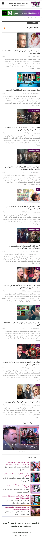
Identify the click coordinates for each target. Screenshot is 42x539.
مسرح (5, 523)
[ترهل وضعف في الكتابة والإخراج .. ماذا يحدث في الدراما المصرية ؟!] (28, 195)
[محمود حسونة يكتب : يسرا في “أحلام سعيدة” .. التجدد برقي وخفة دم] (28, 40)
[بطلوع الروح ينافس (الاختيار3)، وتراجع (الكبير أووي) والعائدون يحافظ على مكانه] (28, 156)
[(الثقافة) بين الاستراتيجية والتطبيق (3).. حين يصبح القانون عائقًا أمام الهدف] (35, 499)
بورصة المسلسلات (34, 110)
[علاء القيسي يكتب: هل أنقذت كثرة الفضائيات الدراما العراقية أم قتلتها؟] (21, 437)
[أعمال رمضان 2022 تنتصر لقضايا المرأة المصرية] (28, 79)
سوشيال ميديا (15, 526)
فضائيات (26, 526)
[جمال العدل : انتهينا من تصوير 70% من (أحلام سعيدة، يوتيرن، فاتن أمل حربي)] (28, 351)
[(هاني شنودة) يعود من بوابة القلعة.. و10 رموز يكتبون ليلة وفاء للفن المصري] (35, 511)
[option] (21, 438)
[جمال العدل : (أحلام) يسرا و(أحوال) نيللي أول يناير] (28, 391)
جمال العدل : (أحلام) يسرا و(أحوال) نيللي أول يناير (23, 402)
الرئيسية (34, 523)
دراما (38, 34)
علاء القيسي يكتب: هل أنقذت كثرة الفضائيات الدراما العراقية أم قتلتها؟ (21, 445)
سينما (13, 523)
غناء (19, 523)
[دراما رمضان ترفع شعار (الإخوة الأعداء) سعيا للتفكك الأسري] (28, 312)
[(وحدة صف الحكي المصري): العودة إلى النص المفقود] (35, 477)
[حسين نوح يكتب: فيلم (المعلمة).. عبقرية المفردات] (35, 488)
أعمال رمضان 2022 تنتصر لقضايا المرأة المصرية (23, 90)
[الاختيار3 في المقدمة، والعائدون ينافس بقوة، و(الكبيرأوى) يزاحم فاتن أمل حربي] (28, 235)
